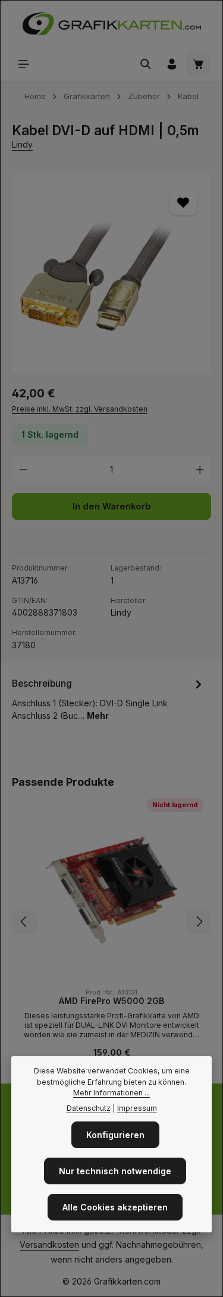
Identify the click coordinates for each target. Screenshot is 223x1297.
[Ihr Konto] (172, 64)
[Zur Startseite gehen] (112, 24)
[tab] (108, 699)
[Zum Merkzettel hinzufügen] (183, 202)
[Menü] (24, 64)
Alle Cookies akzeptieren (115, 1207)
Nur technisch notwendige (115, 1171)
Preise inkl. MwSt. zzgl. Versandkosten (79, 408)
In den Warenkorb (112, 506)
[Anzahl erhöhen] (200, 469)
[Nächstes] (198, 921)
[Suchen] (146, 64)
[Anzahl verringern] (23, 469)
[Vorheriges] (24, 921)
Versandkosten (49, 1244)
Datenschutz (89, 1108)
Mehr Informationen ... (111, 1092)
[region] (111, 273)
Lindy (22, 144)
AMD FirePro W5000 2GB (111, 1001)
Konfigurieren (115, 1135)
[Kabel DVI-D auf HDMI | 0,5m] (111, 273)
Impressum (137, 1108)
